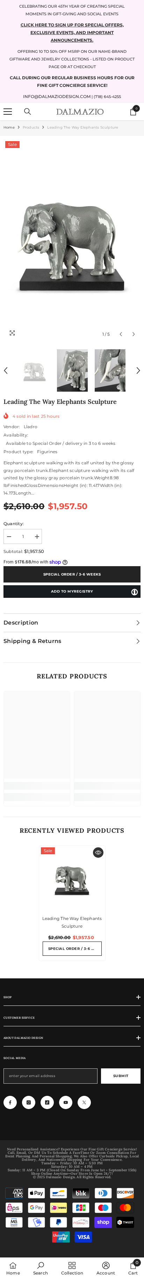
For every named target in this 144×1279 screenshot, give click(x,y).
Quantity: (13, 523)
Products (31, 127)
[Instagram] (28, 1102)
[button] (121, 334)
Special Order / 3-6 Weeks (72, 574)
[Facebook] (10, 1102)
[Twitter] (84, 1102)
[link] (37, 786)
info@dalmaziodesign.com (57, 96)
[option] (72, 240)
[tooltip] (134, 592)
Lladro (30, 426)
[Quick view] (98, 852)
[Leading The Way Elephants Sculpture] (72, 878)
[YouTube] (65, 1102)
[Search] (27, 111)
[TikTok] (47, 1102)
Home (9, 127)
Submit (121, 1076)
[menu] (7, 111)
